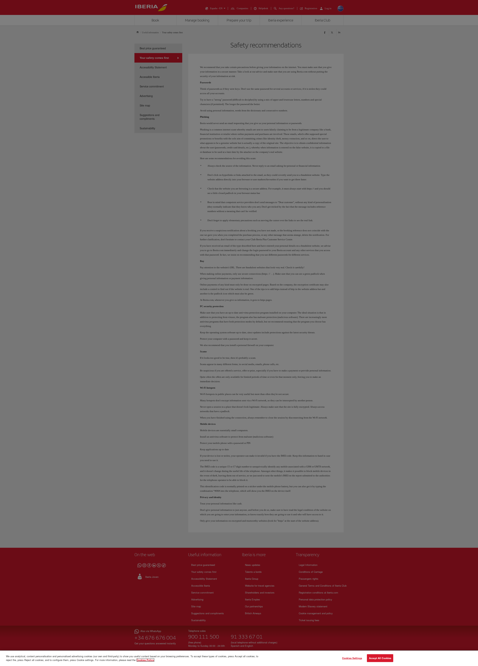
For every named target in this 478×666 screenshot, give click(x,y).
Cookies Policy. (145, 660)
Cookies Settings (352, 658)
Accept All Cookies (380, 658)
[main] (239, 658)
